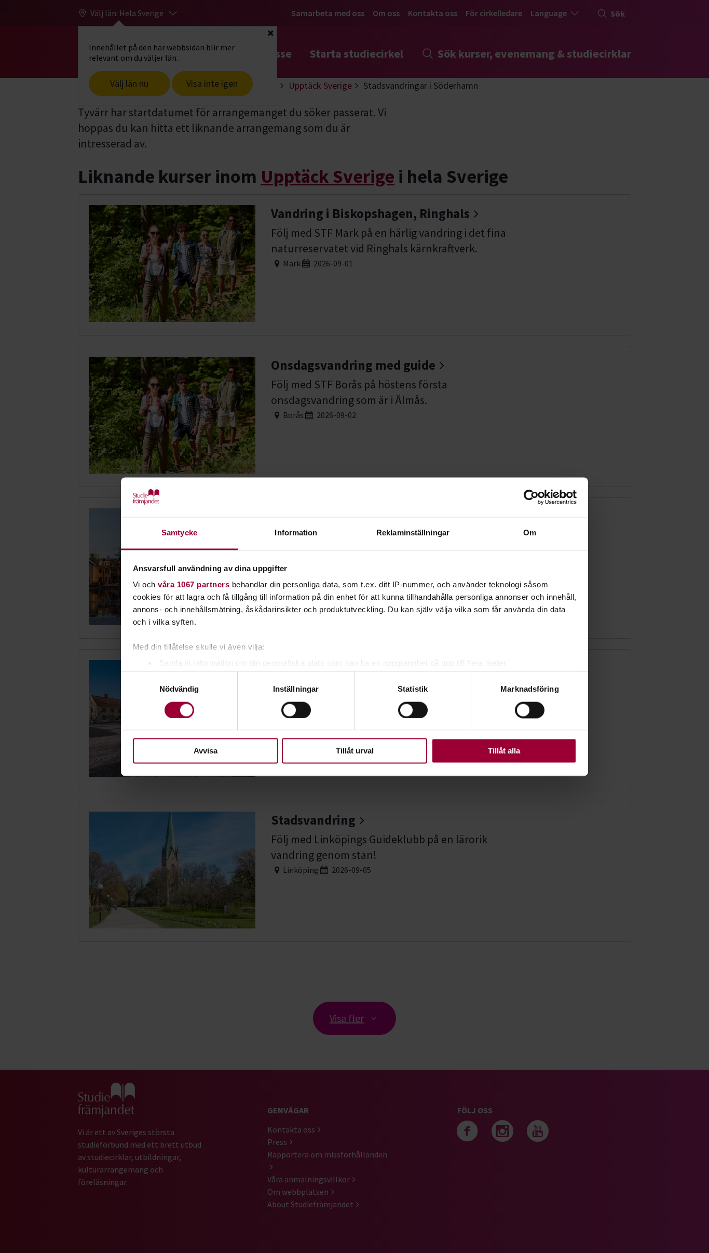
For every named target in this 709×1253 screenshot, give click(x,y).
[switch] (296, 710)
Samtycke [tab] (179, 533)
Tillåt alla (504, 751)
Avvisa (205, 751)
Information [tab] (296, 533)
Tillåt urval (355, 751)
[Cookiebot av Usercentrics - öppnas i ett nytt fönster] (531, 497)
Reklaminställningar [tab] (412, 533)
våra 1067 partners (193, 585)
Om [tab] (529, 533)
